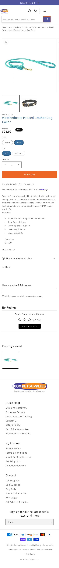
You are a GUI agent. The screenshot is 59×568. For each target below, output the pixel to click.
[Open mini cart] (35, 11)
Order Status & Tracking (18, 416)
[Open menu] (45, 11)
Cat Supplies (12, 480)
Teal (19, 142)
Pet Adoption (12, 461)
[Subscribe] (50, 522)
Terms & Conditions (16, 452)
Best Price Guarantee (17, 429)
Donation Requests (15, 465)
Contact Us (11, 420)
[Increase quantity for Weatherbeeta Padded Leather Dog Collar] (18, 165)
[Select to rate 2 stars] (24, 319)
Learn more (37, 296)
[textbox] (29, 290)
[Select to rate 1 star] (20, 319)
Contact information (44, 549)
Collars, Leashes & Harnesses (33, 27)
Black (7, 142)
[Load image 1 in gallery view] (11, 103)
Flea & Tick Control (16, 493)
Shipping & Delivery (16, 407)
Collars (50, 27)
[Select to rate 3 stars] (29, 319)
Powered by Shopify (34, 545)
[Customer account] (29, 11)
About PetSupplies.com (18, 457)
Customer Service (15, 412)
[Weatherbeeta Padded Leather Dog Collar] (10, 360)
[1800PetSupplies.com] (4, 11)
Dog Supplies (14, 27)
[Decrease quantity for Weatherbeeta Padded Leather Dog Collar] (5, 165)
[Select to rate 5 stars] (39, 319)
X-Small (18, 153)
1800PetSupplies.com (18, 545)
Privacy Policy (13, 448)
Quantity (5, 159)
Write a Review (29, 326)
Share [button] (7, 267)
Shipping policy (15, 549)
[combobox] (26, 19)
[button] (29, 258)
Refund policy (31, 554)
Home (4, 27)
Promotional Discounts (18, 433)
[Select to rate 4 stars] (34, 319)
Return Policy (12, 424)
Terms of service (29, 549)
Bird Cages (11, 497)
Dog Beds (10, 489)
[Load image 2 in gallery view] (29, 103)
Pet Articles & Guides (16, 501)
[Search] (47, 19)
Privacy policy (48, 545)
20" (6, 153)
